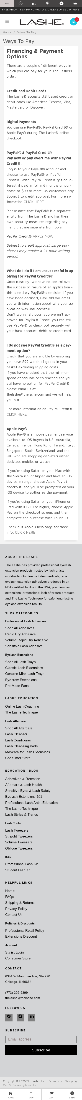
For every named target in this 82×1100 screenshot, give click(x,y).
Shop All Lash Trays (20, 662)
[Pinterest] (48, 3)
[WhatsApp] (20, 3)
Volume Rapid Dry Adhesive (26, 640)
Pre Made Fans (17, 686)
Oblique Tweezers (19, 848)
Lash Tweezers (17, 830)
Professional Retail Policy (24, 930)
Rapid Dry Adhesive (20, 634)
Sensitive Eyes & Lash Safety (28, 791)
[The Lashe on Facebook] (9, 1017)
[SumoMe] (75, 3)
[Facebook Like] (34, 3)
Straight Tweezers (19, 836)
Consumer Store (18, 758)
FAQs (9, 897)
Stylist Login (14, 952)
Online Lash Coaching (22, 706)
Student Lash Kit (17, 870)
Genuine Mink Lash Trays (25, 674)
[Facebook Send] (61, 3)
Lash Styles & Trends (21, 814)
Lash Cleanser (16, 734)
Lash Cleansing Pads (21, 746)
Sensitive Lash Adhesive (24, 646)
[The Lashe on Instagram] (20, 1017)
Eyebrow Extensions (21, 680)
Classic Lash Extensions (24, 668)
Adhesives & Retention (22, 779)
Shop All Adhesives (20, 628)
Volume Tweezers (19, 842)
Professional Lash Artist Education (31, 803)
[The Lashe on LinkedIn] (31, 1017)
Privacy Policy (16, 909)
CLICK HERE (34, 202)
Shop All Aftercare (19, 728)
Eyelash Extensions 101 (23, 796)
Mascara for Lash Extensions (27, 752)
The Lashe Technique (21, 712)
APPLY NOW (43, 236)
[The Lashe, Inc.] (41, 21)
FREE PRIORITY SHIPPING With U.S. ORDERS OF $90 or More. (41, 9)
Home (7, 32)
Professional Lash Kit (21, 864)
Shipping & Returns (20, 902)
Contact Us (14, 915)
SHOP (31, 1097)
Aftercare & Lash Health (23, 785)
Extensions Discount (21, 936)
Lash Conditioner (18, 740)
